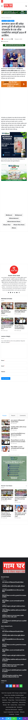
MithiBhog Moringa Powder (14, 455)
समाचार (12, 20)
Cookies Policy (14, 704)
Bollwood (9, 215)
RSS (8, 704)
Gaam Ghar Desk (7, 39)
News (14, 228)
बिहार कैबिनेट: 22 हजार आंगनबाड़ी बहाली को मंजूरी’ (17, 447)
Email (3, 366)
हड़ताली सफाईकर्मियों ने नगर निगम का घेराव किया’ (7, 327)
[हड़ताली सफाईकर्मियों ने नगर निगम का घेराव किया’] (7, 321)
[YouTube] (17, 292)
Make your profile (6, 702)
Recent (13, 415)
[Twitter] (13, 292)
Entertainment (14, 218)
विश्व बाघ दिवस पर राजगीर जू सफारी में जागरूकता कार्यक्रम (14, 1)
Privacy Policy (11, 700)
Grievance (11, 697)
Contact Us (23, 697)
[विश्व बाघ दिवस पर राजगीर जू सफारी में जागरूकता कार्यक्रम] (21, 321)
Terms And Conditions (20, 700)
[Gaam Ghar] (8, 6)
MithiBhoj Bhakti (20, 695)
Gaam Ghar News (19, 224)
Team (7, 697)
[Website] (9, 292)
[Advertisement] (14, 102)
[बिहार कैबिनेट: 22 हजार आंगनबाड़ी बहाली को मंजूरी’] (6, 449)
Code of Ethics (21, 704)
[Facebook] (11, 292)
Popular (4, 415)
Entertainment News (14, 221)
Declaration (19, 707)
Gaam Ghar (7, 224)
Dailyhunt (20, 709)
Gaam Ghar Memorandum (11, 709)
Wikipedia (22, 712)
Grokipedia (11, 714)
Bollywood (8, 17)
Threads (17, 714)
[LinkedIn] (15, 292)
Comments (23, 415)
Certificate (17, 697)
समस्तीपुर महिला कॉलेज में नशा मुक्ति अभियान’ (21, 311)
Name (3, 360)
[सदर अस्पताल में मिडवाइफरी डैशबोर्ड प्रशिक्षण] (7, 305)
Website (3, 371)
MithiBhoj (13, 695)
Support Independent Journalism (11, 712)
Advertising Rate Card (11, 707)
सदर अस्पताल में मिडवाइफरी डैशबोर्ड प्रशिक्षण (6, 312)
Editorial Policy (22, 702)
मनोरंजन (9, 20)
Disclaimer (4, 700)
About (3, 697)
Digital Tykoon (23, 692)
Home (4, 17)
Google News (15, 702)
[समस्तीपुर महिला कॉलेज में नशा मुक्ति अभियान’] (21, 305)
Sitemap (5, 704)
